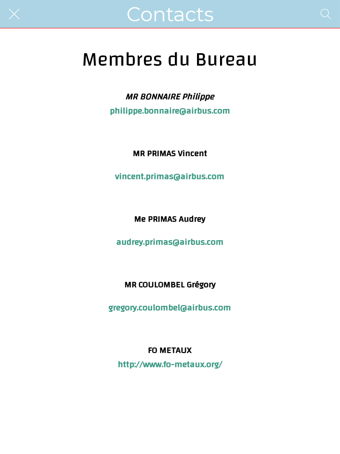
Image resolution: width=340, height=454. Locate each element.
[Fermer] (14, 14)
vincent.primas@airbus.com (169, 176)
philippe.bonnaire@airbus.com (170, 110)
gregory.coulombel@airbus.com (169, 307)
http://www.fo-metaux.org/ (170, 364)
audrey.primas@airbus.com (170, 242)
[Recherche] (325, 14)
